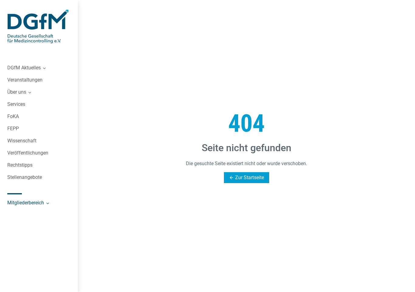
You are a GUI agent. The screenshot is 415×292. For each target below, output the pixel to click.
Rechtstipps (20, 165)
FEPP (13, 128)
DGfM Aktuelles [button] (24, 68)
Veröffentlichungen (27, 153)
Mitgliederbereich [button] (26, 203)
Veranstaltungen (25, 80)
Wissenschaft (21, 141)
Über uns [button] (17, 92)
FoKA (13, 116)
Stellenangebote (24, 177)
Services (16, 104)
